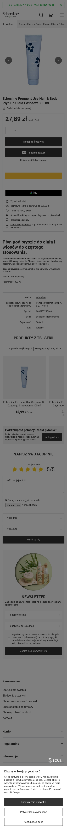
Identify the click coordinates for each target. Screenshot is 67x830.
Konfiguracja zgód (33, 822)
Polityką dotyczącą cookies (28, 780)
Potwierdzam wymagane (33, 812)
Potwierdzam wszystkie (33, 802)
